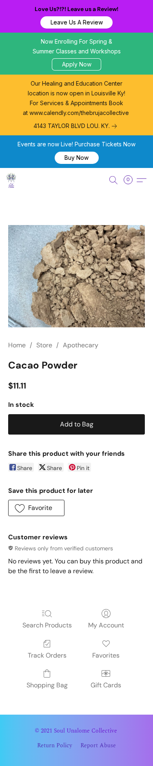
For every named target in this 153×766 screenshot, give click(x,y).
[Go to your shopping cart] (131, 180)
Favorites (106, 655)
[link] (76, 126)
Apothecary (80, 345)
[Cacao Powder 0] (76, 276)
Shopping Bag (47, 685)
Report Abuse (98, 746)
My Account (106, 625)
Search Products (47, 625)
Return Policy (54, 746)
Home (17, 345)
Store (44, 345)
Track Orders (47, 655)
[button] (76, 22)
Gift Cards (106, 685)
